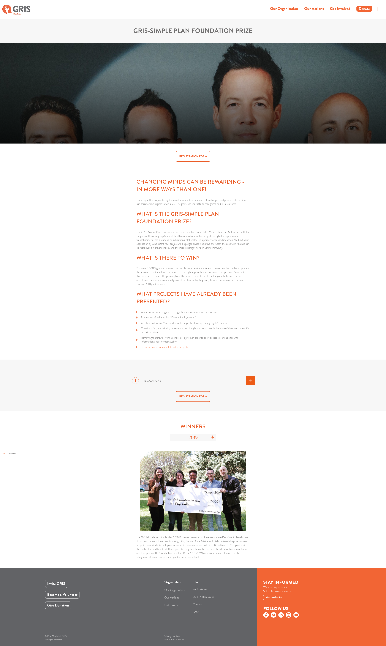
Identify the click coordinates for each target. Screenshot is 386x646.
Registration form (193, 156)
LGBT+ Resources (203, 597)
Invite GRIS (56, 583)
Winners (12, 453)
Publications (200, 589)
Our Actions (314, 8)
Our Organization (284, 8)
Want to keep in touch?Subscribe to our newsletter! (278, 589)
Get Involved (340, 8)
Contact (197, 604)
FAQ (196, 612)
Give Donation (58, 605)
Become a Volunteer (62, 594)
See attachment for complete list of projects (164, 347)
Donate (364, 8)
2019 (193, 437)
